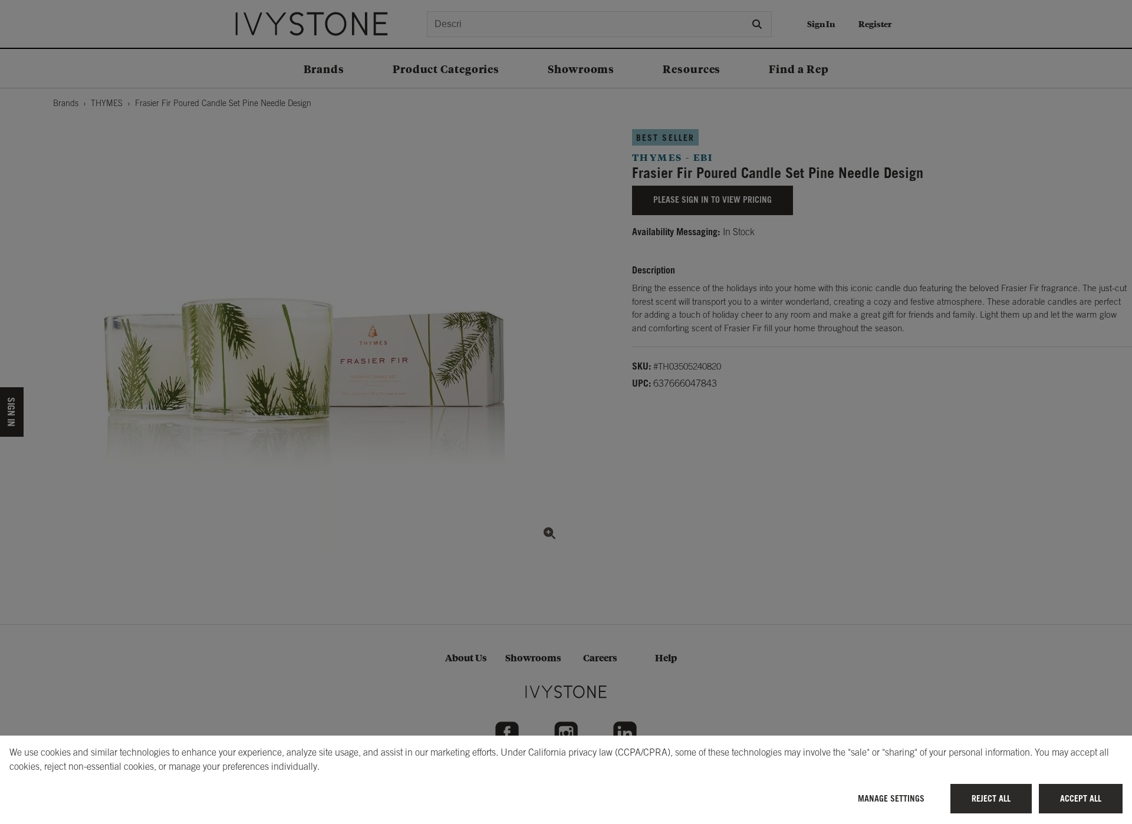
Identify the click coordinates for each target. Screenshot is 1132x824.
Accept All (1080, 798)
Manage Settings (891, 798)
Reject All (991, 798)
